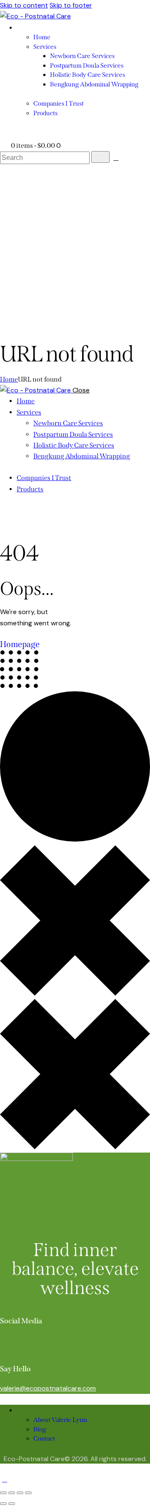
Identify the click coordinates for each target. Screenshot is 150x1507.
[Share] (20, 1493)
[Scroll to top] (4, 1479)
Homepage (20, 644)
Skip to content (24, 5)
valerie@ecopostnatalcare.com (48, 1388)
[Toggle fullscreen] (11, 1493)
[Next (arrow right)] (11, 1503)
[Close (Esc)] (28, 1493)
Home (9, 379)
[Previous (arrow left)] (3, 1503)
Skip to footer (71, 5)
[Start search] (100, 157)
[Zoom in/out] (3, 1493)
